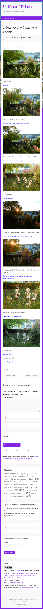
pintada (19, 490)
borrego (26, 474)
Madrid (10, 487)
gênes (6, 485)
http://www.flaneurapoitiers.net (13, 582)
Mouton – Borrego (10, 375)
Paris (6, 490)
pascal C (7, 37)
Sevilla (19, 493)
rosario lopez (12, 493)
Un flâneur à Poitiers (17, 7)
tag (28, 493)
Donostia (17, 479)
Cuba (11, 479)
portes (28, 490)
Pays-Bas (11, 490)
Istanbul (11, 484)
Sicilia (23, 493)
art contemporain (11, 474)
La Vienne (31, 484)
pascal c (19, 570)
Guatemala (28, 482)
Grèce (22, 482)
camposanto (33, 474)
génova (34, 482)
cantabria (14, 476)
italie (16, 484)
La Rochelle (23, 484)
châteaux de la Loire (26, 476)
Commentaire (8, 397)
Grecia (16, 482)
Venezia (13, 496)
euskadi (29, 479)
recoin (6, 493)
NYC (36, 487)
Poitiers (25, 37)
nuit (32, 487)
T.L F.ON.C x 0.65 (32, 375)
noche (26, 487)
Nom (5, 417)
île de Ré (27, 496)
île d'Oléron (19, 496)
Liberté (5, 487)
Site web (5, 436)
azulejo (21, 474)
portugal (34, 490)
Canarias (7, 476)
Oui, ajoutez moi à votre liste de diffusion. (19, 451)
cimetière (6, 479)
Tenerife (33, 493)
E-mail (5, 427)
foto (7, 369)
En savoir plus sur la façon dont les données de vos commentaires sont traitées (20, 458)
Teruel (6, 496)
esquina (23, 479)
